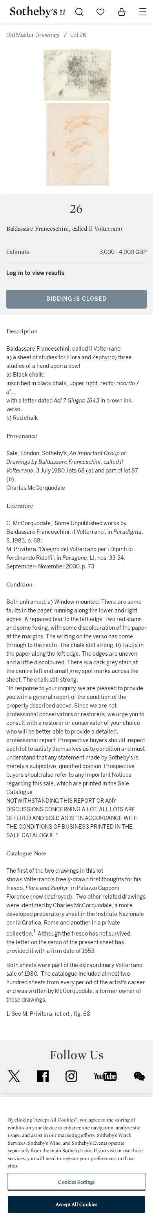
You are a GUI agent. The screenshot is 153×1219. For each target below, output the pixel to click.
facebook (43, 1076)
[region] (76, 1158)
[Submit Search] (79, 12)
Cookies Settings (76, 1182)
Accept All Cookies (76, 1204)
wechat (139, 1076)
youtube (105, 1076)
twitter (14, 1076)
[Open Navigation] (143, 12)
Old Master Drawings (33, 35)
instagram (71, 1076)
